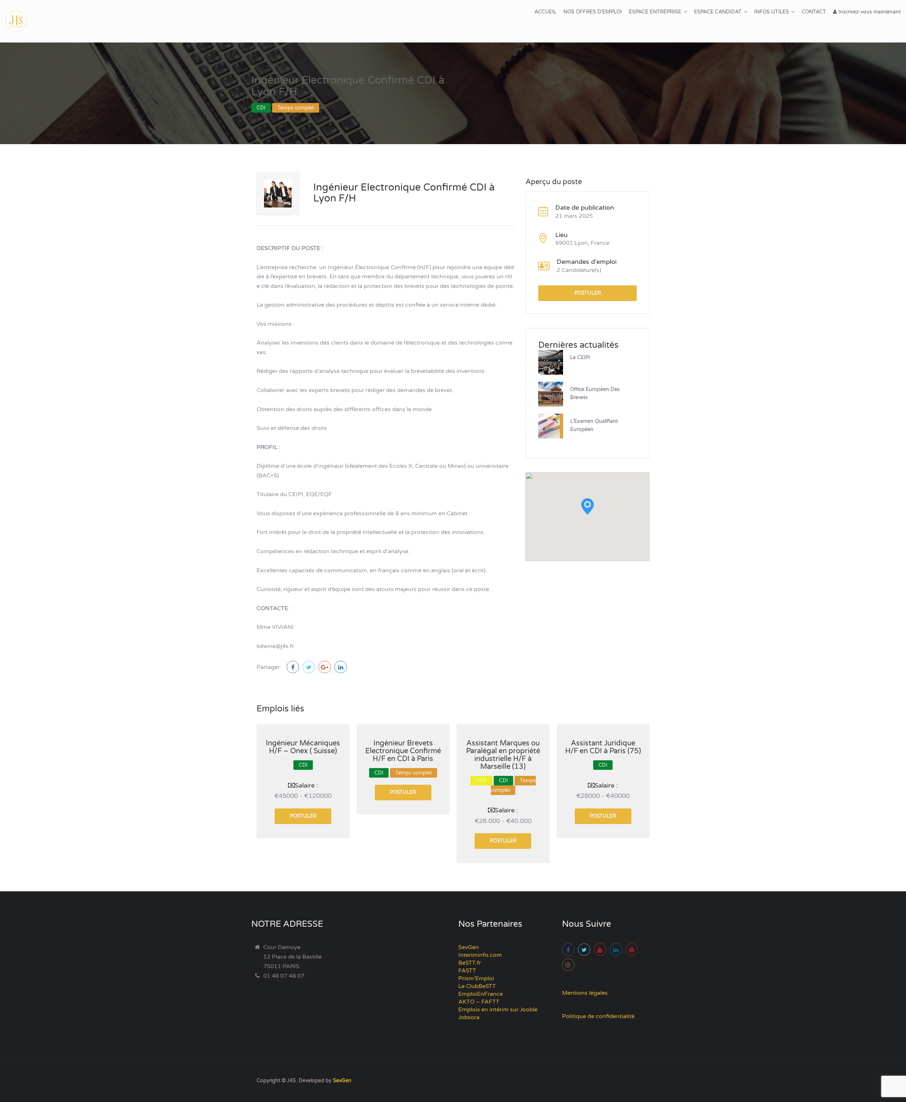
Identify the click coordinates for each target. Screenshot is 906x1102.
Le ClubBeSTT (477, 986)
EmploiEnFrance (480, 994)
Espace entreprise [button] (655, 12)
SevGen (468, 947)
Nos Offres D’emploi (592, 12)
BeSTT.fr (469, 962)
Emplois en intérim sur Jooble (498, 1009)
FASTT (467, 970)
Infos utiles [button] (771, 12)
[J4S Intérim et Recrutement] (21, 21)
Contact (814, 12)
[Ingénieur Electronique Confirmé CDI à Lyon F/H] (293, 667)
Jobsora (469, 1017)
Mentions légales (585, 992)
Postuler (587, 293)
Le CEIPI (580, 357)
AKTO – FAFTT (478, 1001)
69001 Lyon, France (582, 242)
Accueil (545, 12)
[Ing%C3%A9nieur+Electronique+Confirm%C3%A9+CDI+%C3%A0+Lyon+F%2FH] (309, 667)
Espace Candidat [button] (717, 12)
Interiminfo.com (480, 955)
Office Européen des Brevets (595, 393)
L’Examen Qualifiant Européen (594, 425)
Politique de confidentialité (598, 1016)
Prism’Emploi (476, 978)
